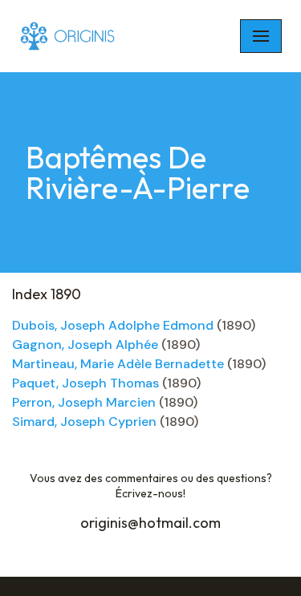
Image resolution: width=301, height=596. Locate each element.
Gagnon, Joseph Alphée (85, 344)
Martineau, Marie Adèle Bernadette (118, 363)
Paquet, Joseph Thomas (85, 383)
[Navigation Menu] (261, 36)
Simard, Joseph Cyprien (84, 421)
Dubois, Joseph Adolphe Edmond (113, 325)
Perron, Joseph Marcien (84, 402)
